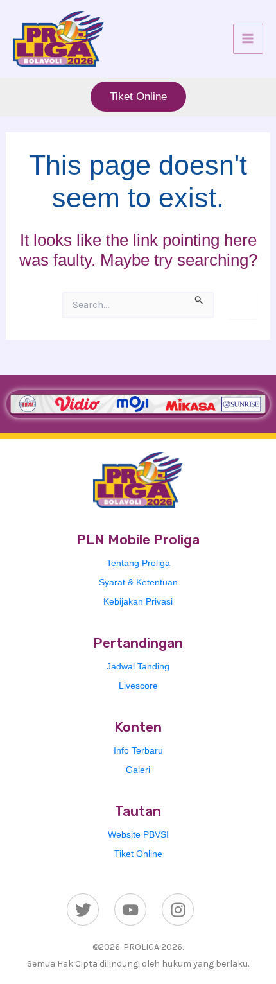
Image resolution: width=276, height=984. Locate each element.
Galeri (138, 769)
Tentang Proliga (138, 563)
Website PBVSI (138, 834)
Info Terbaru (138, 750)
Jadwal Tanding (138, 666)
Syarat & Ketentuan (138, 582)
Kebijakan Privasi (138, 601)
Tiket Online (138, 854)
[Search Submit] (199, 298)
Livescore (138, 685)
